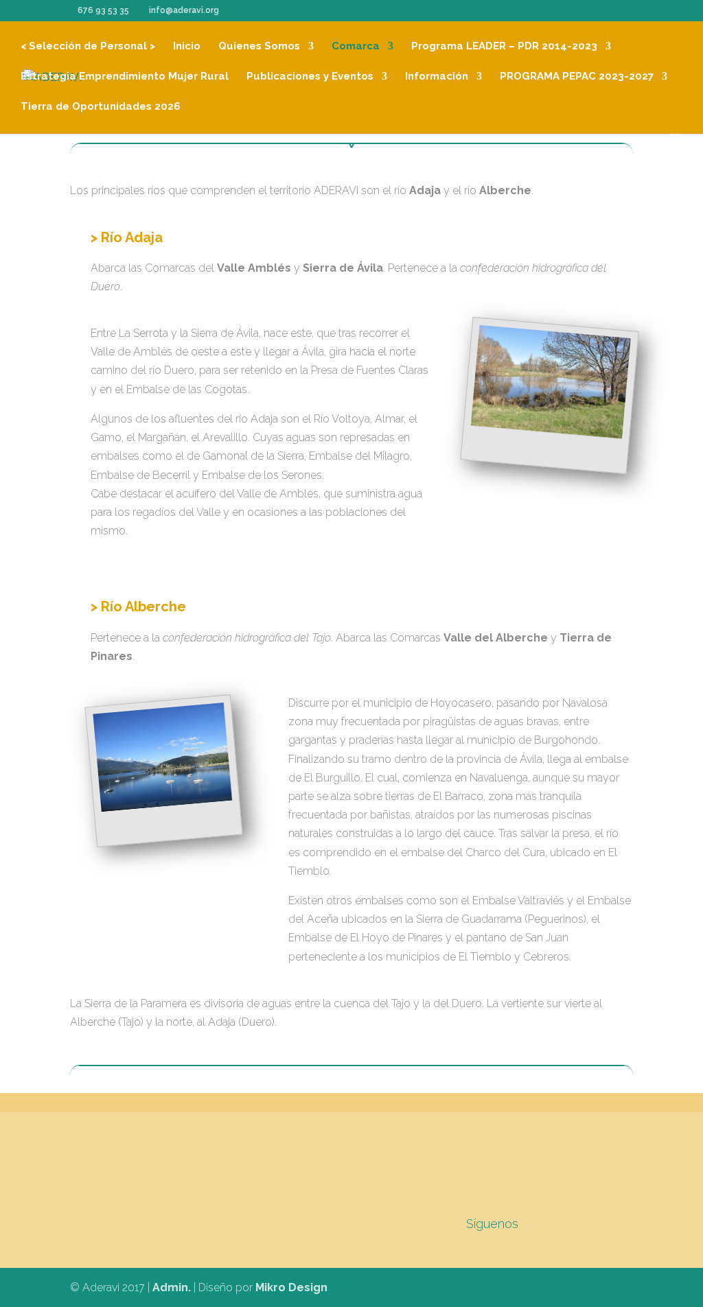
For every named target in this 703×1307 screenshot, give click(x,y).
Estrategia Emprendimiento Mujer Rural (125, 76)
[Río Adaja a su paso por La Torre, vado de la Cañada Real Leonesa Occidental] (550, 381)
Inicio (186, 46)
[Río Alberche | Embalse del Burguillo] (163, 757)
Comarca (356, 46)
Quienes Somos (259, 46)
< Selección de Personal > (88, 46)
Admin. (171, 1287)
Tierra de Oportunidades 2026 (101, 107)
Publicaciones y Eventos (309, 76)
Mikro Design (291, 1287)
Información (436, 76)
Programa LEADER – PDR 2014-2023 (504, 46)
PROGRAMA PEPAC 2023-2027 (577, 76)
